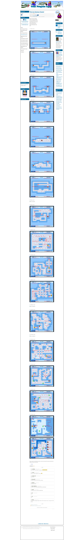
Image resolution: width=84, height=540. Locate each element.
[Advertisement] (47, 24)
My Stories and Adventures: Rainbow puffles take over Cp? (59, 97)
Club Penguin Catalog (24, 40)
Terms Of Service (52, 527)
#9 (31, 479)
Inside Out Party (58, 104)
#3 (31, 499)
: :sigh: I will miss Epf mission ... (59, 86)
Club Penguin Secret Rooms (24, 31)
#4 (31, 496)
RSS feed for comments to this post (36, 505)
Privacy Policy (53, 528)
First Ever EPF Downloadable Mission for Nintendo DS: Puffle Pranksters (59, 54)
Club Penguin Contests (24, 38)
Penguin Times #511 (59, 92)
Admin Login (53, 530)
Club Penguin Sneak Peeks (24, 36)
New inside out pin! (59, 101)
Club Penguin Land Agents (24, 47)
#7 (31, 486)
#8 (31, 482)
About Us (22, 50)
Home (22, 27)
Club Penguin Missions (24, 43)
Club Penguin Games (24, 34)
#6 (31, 489)
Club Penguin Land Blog (24, 44)
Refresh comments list (34, 504)
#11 (31, 472)
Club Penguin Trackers (24, 41)
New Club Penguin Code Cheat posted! (60, 32)
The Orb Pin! (58, 105)
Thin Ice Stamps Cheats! (37, 12)
